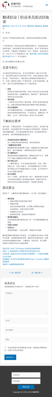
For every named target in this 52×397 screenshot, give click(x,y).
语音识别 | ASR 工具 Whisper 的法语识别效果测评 (21, 248)
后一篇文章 (37, 273)
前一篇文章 (15, 273)
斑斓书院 (16, 3)
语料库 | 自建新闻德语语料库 (13, 264)
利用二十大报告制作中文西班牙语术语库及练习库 (21, 251)
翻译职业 (6, 26)
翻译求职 (31, 26)
